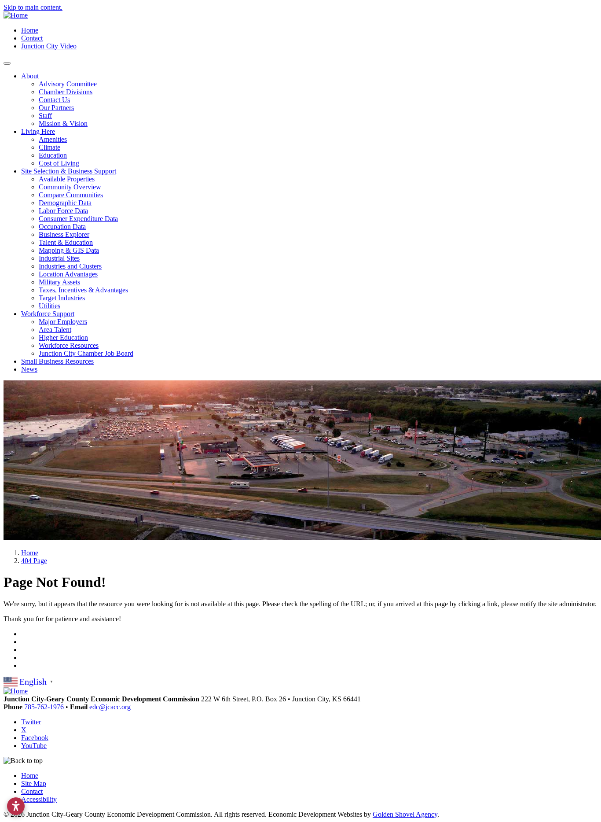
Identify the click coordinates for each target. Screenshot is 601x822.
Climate (49, 147)
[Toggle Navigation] (7, 63)
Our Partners (56, 107)
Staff (45, 115)
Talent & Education (66, 242)
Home (29, 30)
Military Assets (59, 282)
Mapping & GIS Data (69, 250)
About (30, 76)
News (29, 369)
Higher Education (63, 337)
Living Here (38, 131)
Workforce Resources (69, 345)
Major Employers (63, 321)
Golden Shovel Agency (405, 814)
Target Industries (62, 298)
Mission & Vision (63, 123)
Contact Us (54, 99)
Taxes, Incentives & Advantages (83, 290)
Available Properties (67, 179)
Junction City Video (49, 46)
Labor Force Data (63, 210)
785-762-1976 (45, 707)
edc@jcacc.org (110, 707)
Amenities (53, 139)
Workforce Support (47, 313)
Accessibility (39, 799)
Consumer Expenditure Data (78, 218)
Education (53, 155)
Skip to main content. (33, 7)
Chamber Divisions (65, 92)
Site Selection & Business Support (68, 171)
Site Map (33, 783)
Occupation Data (62, 226)
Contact (32, 38)
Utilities (49, 306)
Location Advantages (68, 274)
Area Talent (55, 329)
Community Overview (70, 187)
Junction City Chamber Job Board (86, 353)
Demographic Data (65, 202)
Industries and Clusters (70, 266)
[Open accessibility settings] (16, 806)
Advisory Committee (68, 84)
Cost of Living (59, 163)
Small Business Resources (57, 361)
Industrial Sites (59, 258)
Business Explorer (64, 234)
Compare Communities (71, 195)
